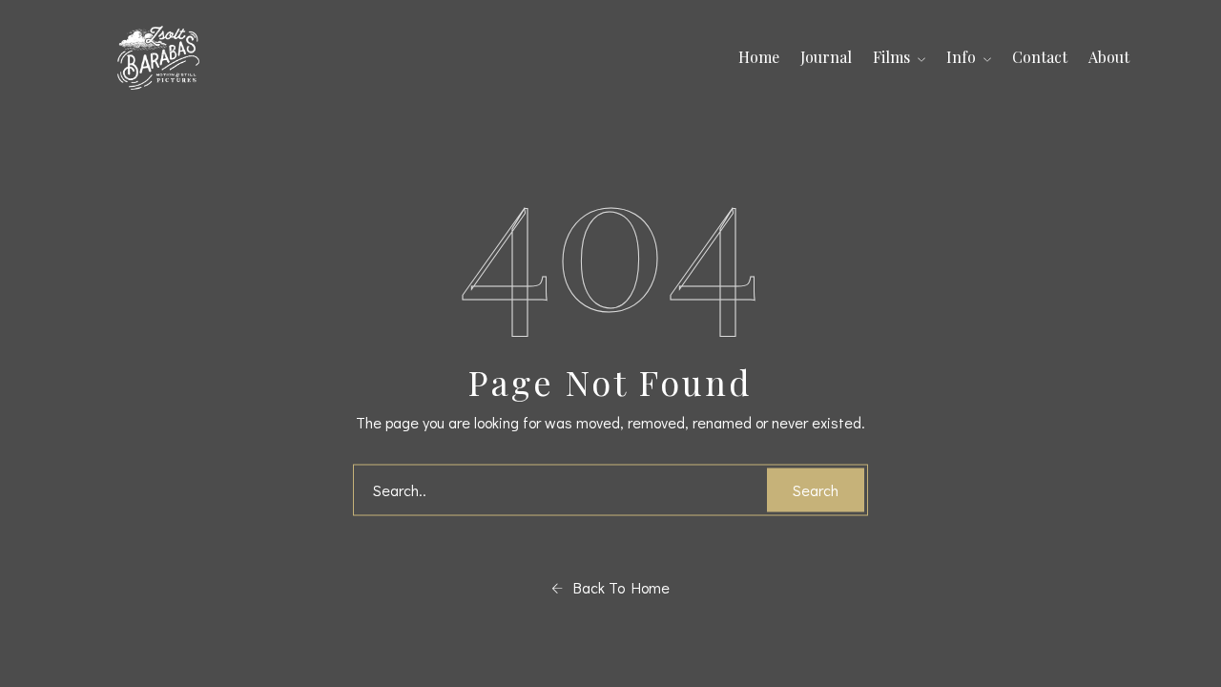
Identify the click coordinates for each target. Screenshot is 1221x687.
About (1108, 57)
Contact (1039, 57)
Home (758, 57)
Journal (826, 57)
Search (815, 490)
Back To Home (616, 587)
